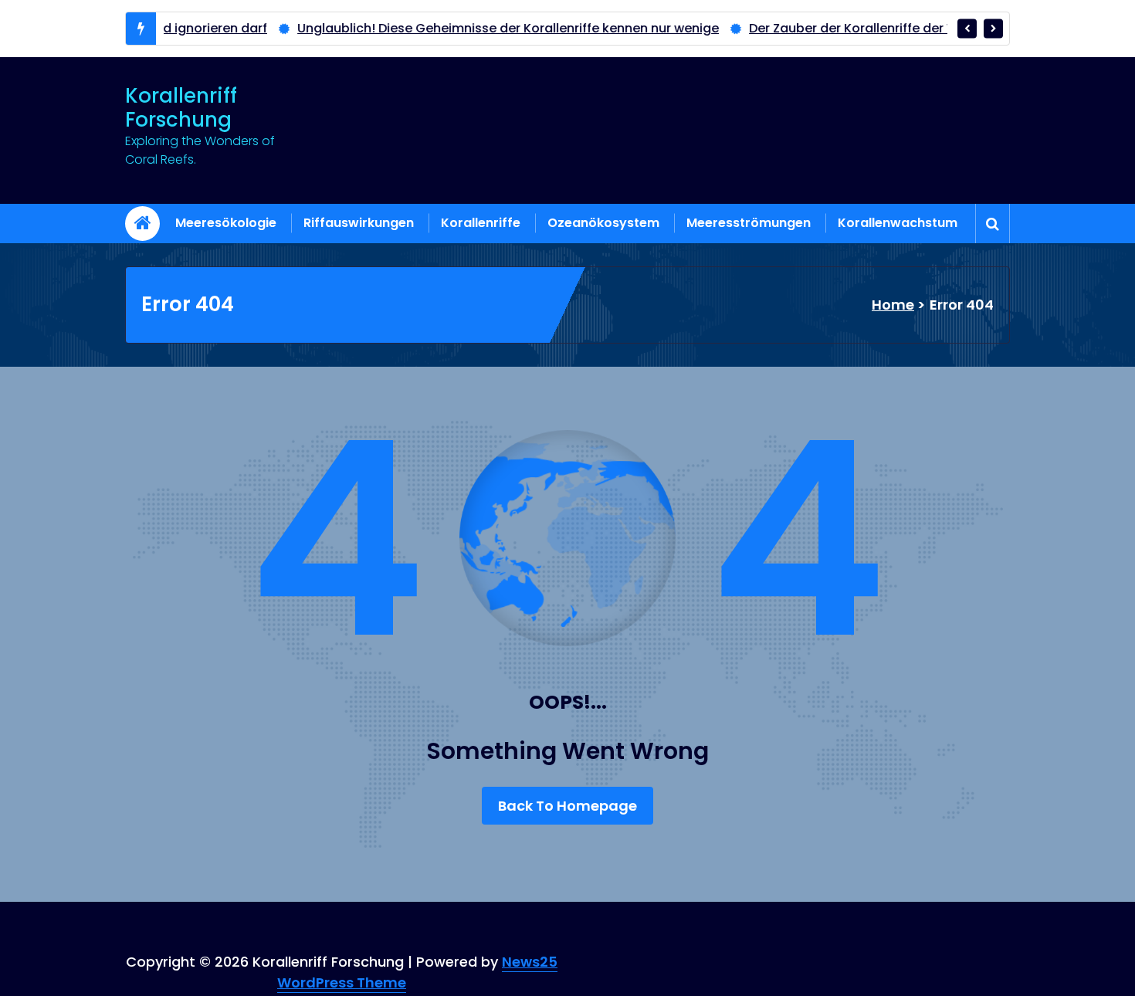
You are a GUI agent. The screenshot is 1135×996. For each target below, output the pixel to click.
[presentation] (967, 28)
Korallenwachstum (897, 223)
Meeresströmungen (748, 223)
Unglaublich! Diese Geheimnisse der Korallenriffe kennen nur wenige (471, 28)
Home (893, 304)
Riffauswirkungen (358, 223)
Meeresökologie (225, 223)
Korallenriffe (480, 223)
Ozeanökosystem (603, 223)
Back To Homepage (567, 805)
